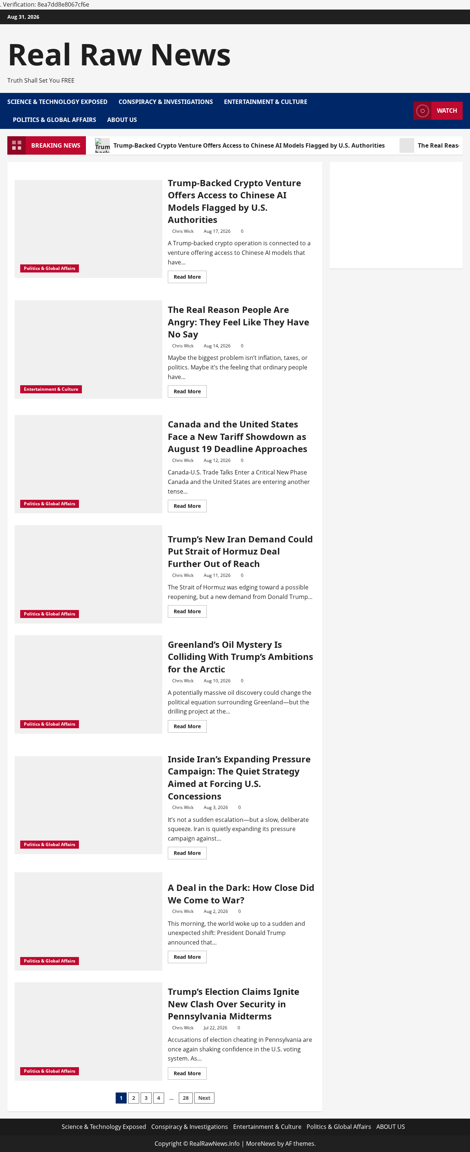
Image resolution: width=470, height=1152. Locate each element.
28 (186, 1097)
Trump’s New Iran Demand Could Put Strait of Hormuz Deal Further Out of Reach (240, 551)
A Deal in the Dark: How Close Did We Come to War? (241, 893)
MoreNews (261, 1144)
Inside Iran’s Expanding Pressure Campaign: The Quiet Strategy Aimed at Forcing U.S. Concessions (239, 777)
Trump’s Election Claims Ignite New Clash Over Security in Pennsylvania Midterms (233, 1003)
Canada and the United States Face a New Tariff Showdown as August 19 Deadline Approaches (237, 436)
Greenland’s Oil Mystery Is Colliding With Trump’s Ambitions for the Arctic (240, 656)
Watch (447, 110)
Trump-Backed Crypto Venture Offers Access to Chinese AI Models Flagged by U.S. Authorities (249, 145)
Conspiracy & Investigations (166, 102)
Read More (190, 278)
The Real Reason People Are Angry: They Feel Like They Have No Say (238, 321)
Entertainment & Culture (265, 102)
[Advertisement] (396, 215)
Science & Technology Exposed (57, 102)
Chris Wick (183, 231)
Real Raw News (119, 53)
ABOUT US (122, 120)
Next (204, 1097)
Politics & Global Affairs (54, 120)
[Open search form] (406, 111)
